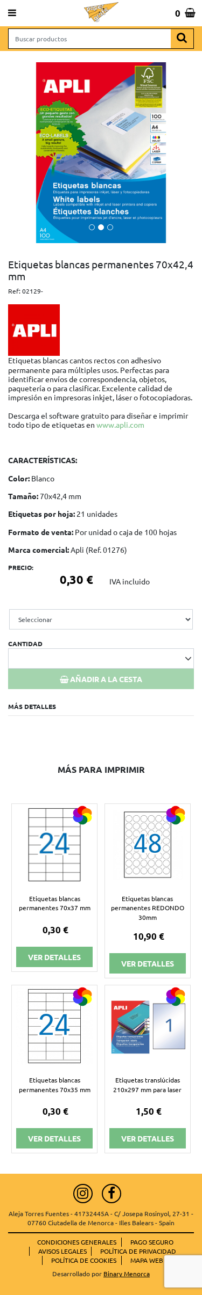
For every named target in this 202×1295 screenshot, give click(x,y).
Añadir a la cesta (105, 679)
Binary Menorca (126, 1273)
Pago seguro (151, 1242)
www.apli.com (120, 424)
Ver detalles (54, 957)
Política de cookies (83, 1260)
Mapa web (146, 1260)
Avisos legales (62, 1251)
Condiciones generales (76, 1242)
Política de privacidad (138, 1251)
